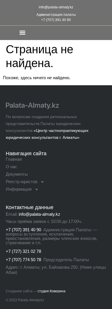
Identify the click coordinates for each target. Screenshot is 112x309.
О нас (11, 166)
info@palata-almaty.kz (56, 7)
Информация (19, 189)
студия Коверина (51, 291)
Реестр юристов (21, 181)
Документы (17, 174)
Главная (14, 159)
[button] (22, 32)
